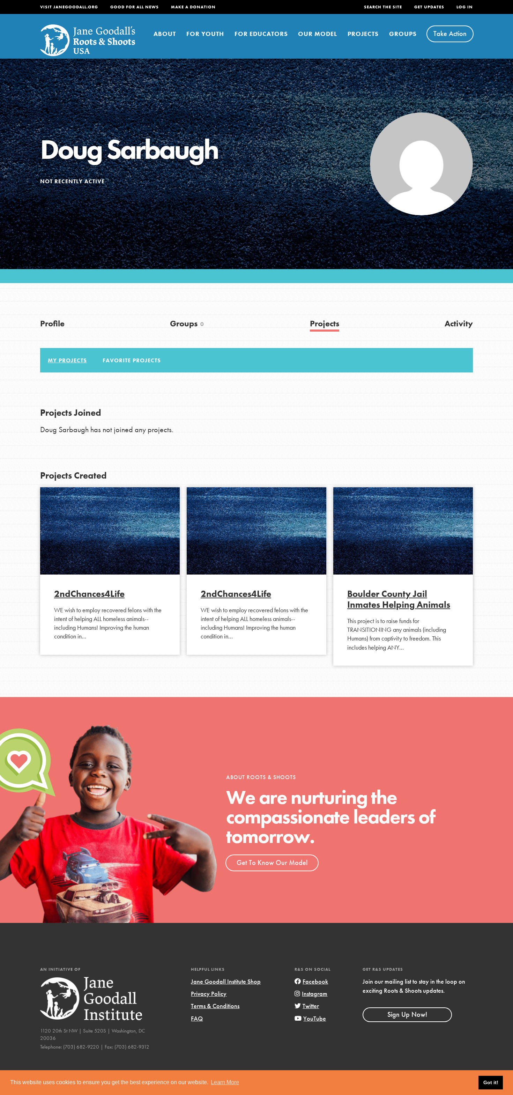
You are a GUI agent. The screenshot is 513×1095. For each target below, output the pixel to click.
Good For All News (134, 7)
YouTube (314, 1018)
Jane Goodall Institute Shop (226, 981)
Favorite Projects (132, 360)
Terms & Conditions (215, 1006)
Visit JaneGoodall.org (69, 7)
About (165, 34)
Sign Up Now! (407, 1014)
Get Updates (429, 7)
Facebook (315, 981)
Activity (459, 323)
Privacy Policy (208, 994)
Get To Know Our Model (272, 862)
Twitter (311, 1006)
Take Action (450, 33)
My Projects (67, 360)
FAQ (197, 1018)
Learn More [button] (225, 1082)
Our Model (317, 34)
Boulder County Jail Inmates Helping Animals (398, 599)
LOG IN (464, 7)
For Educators (261, 34)
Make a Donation (193, 7)
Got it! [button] (490, 1082)
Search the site (383, 7)
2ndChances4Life (89, 594)
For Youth (205, 34)
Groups (403, 34)
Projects (363, 34)
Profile (52, 323)
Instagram (314, 994)
